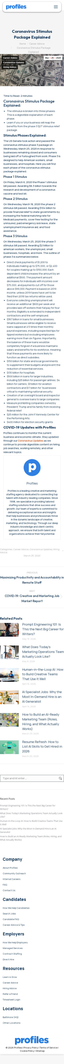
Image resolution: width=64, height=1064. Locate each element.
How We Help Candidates (16, 908)
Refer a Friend (10, 994)
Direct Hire (8, 959)
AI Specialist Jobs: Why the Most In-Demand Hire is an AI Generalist (42, 697)
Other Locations (11, 1023)
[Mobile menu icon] (55, 6)
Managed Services (13, 948)
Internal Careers (11, 879)
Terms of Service (48, 1047)
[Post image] (9, 630)
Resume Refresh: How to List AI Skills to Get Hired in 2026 (42, 747)
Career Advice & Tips (14, 925)
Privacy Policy (31, 1047)
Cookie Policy (27, 1050)
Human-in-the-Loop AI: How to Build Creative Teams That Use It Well (42, 674)
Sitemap (40, 1050)
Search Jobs (9, 913)
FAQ (5, 884)
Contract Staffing (12, 954)
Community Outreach (14, 873)
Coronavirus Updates (13, 62)
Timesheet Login (11, 999)
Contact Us (9, 890)
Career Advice (10, 58)
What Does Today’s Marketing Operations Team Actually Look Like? (43, 652)
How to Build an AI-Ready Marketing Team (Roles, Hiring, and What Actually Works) (40, 721)
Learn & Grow (10, 977)
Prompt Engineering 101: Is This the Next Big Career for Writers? (43, 629)
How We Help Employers (15, 942)
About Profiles (10, 868)
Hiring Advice (9, 67)
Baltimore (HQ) (11, 1017)
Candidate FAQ (11, 919)
